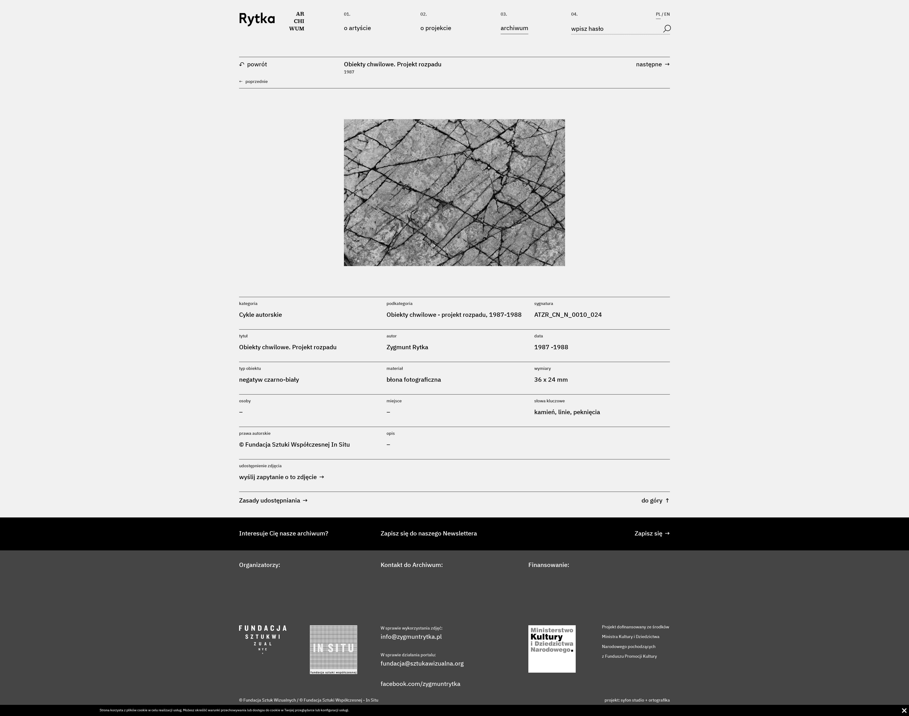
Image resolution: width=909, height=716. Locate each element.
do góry (656, 501)
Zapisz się (652, 534)
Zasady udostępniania (273, 501)
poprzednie (253, 82)
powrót (253, 65)
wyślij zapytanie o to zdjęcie (281, 477)
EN (667, 14)
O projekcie (435, 28)
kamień (544, 412)
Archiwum (514, 28)
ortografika (659, 700)
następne (653, 65)
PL (658, 14)
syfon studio (632, 700)
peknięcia (586, 412)
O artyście (357, 28)
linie (564, 412)
